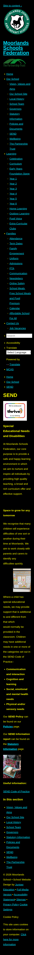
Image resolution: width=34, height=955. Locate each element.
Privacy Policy (11, 904)
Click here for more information (14, 939)
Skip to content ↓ (12, 5)
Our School (12, 381)
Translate (14, 364)
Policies (8, 726)
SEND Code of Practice (16, 791)
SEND (9, 386)
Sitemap (21, 899)
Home (9, 376)
